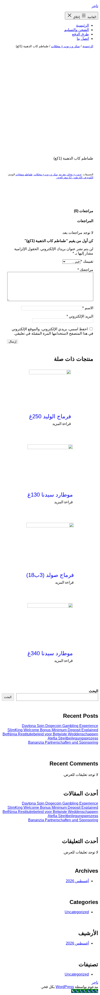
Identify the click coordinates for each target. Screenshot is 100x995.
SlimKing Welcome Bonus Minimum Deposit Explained (52, 730)
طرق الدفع (80, 34)
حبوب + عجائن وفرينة (70, 174)
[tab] (83, 211)
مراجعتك (85, 270)
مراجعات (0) (83, 211)
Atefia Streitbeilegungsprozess (73, 738)
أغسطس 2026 (77, 881)
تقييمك (87, 261)
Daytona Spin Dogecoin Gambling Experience (60, 726)
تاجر (95, 6)
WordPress (65, 987)
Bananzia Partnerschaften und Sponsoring (63, 742)
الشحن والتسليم (76, 30)
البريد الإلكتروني (80, 316)
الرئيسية (82, 25)
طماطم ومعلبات (24, 174)
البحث (93, 691)
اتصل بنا (83, 39)
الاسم (87, 308)
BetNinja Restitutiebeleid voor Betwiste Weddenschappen (50, 734)
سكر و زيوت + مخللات (65, 46)
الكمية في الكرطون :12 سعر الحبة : (74, 177)
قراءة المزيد (61, 424)
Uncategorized (77, 912)
